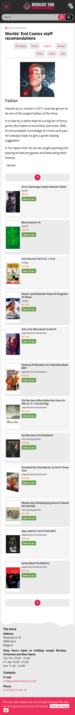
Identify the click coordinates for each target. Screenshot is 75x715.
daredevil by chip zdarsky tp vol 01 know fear (45, 469)
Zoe (63, 53)
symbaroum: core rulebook (37, 435)
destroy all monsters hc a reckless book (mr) (45, 366)
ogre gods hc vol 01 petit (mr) (39, 531)
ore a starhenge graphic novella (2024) (44, 187)
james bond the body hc (36, 563)
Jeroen (61, 46)
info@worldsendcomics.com (19, 681)
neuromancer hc (31, 222)
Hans (35, 46)
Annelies (21, 46)
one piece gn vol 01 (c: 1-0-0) (38, 259)
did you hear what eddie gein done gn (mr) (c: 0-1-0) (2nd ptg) (43, 402)
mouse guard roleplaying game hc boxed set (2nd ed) (45, 504)
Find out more (59, 706)
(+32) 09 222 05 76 (14, 690)
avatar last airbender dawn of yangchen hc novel (45, 295)
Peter (40, 53)
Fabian (47, 46)
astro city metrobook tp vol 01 (39, 329)
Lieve (52, 53)
